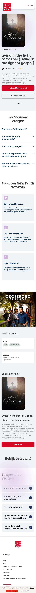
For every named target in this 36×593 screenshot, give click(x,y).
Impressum (7, 569)
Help (5, 563)
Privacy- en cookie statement (14, 579)
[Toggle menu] (31, 5)
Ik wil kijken (18, 445)
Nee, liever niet (25, 591)
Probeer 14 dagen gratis (18, 88)
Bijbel (5, 345)
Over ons (6, 573)
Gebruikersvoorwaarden (12, 566)
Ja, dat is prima (12, 591)
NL (26, 5)
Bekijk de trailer (8, 49)
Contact (6, 576)
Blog (4, 560)
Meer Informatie (19, 96)
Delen (19, 103)
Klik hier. (32, 588)
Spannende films (14, 345)
